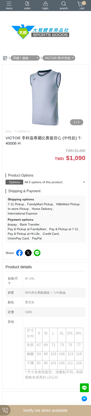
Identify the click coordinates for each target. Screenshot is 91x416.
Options (14, 182)
